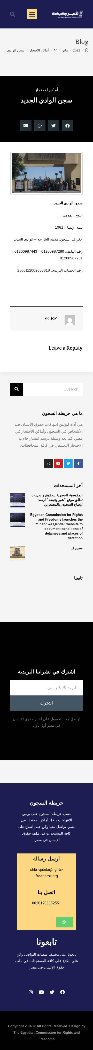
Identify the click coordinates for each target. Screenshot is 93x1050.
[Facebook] (62, 992)
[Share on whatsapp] (39, 125)
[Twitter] (52, 992)
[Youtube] (41, 992)
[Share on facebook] (67, 125)
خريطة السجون (46, 803)
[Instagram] (30, 992)
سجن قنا (77, 548)
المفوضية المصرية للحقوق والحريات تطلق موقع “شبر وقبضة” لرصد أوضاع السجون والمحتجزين (57, 499)
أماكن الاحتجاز (46, 90)
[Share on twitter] (53, 125)
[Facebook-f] (78, 463)
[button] (32, 14)
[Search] (16, 389)
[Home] (86, 50)
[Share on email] (26, 125)
